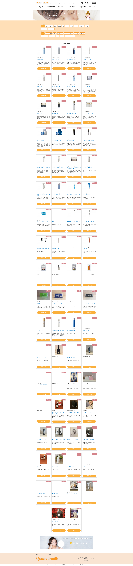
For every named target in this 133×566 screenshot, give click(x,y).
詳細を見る (43, 68)
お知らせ (41, 7)
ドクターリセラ (59, 33)
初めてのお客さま (51, 7)
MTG (54, 33)
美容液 (59, 26)
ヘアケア (86, 26)
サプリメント (44, 28)
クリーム (67, 26)
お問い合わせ (92, 7)
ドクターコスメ (71, 7)
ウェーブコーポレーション (68, 33)
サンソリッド (82, 33)
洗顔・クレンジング (49, 26)
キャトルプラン (61, 7)
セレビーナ (76, 33)
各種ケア (76, 26)
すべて (43, 26)
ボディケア (81, 26)
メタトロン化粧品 (49, 33)
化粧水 (55, 26)
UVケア (72, 26)
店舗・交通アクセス (82, 7)
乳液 (63, 26)
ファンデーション (51, 28)
